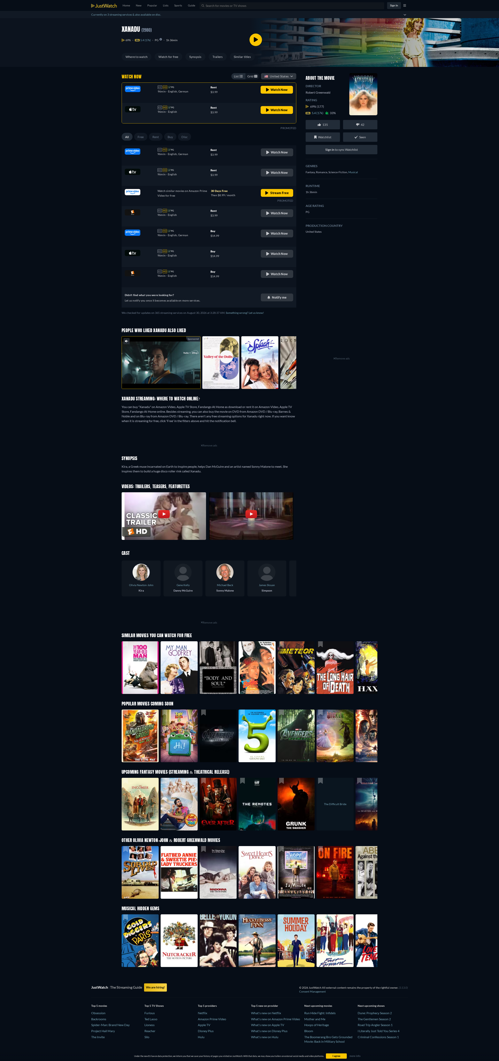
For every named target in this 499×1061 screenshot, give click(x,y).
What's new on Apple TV (267, 1025)
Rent (155, 137)
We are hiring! (155, 987)
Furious (149, 1013)
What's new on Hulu (264, 1037)
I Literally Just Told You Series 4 (378, 1031)
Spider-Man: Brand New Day (110, 1025)
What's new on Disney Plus (269, 1031)
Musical (353, 172)
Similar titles (242, 57)
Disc (184, 137)
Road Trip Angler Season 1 (375, 1025)
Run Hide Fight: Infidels (320, 1013)
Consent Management (312, 991)
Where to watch (137, 57)
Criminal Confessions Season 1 (378, 1037)
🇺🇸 (276, 76)
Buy (170, 137)
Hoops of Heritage (316, 1025)
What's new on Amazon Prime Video (275, 1019)
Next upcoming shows (371, 1005)
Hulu (201, 1037)
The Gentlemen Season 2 (374, 1019)
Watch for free (168, 57)
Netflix (202, 1013)
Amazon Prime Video (212, 1019)
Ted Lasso (150, 1019)
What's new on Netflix (266, 1013)
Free (141, 137)
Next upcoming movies (318, 1005)
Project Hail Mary (103, 1031)
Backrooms (98, 1019)
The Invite (98, 1037)
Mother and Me (314, 1019)
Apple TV (204, 1025)
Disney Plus (206, 1031)
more (164, 380)
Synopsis (195, 57)
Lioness (149, 1025)
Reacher (149, 1031)
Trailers (217, 57)
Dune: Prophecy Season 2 (375, 1013)
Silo (146, 1037)
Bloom (308, 1031)
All (127, 137)
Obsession (98, 1013)
